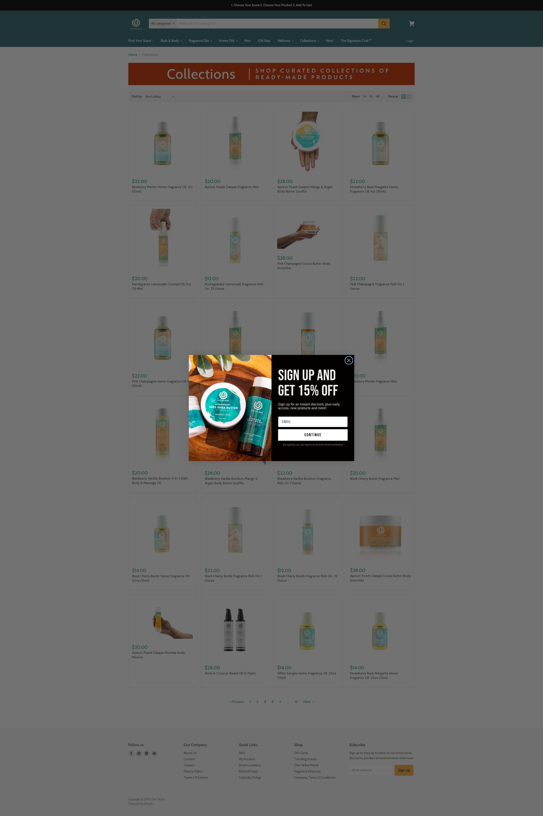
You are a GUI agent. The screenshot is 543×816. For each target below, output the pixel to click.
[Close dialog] (349, 360)
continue (313, 435)
